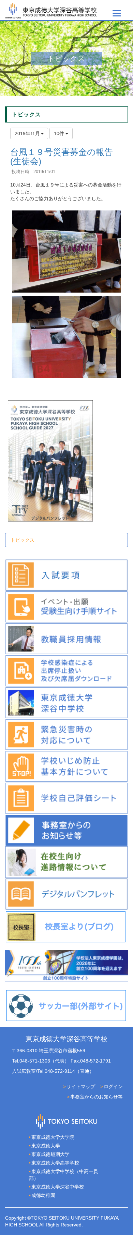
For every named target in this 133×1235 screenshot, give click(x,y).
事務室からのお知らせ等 (96, 1096)
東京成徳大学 (45, 1145)
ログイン (113, 1086)
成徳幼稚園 (43, 1195)
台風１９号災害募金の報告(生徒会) (61, 156)
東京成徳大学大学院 (52, 1137)
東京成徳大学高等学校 (55, 1163)
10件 (59, 133)
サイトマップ (80, 1086)
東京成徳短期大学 (50, 1154)
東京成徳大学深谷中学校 (57, 1186)
